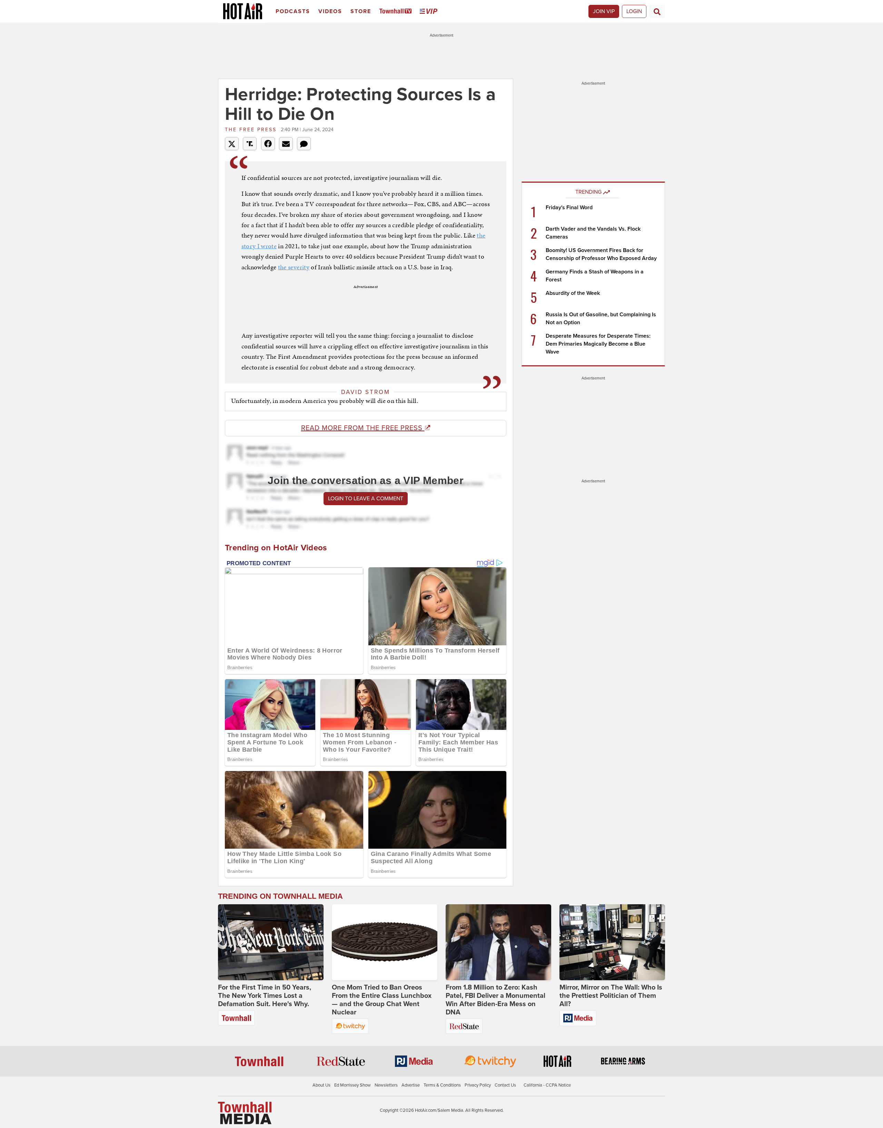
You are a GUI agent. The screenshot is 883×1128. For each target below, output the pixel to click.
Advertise (410, 1085)
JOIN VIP (604, 11)
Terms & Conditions (442, 1085)
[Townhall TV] (397, 11)
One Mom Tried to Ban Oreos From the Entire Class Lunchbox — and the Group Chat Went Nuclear (381, 999)
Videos (330, 11)
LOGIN (634, 11)
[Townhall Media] (244, 1113)
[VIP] (430, 11)
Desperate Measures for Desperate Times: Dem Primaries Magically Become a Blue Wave (598, 343)
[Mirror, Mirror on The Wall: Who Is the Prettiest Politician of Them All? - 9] (612, 942)
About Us (321, 1085)
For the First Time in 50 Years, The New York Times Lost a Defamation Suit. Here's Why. (264, 995)
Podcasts (293, 11)
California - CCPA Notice (547, 1085)
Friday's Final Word (569, 207)
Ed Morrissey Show (352, 1085)
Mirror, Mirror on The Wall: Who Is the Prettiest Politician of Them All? (610, 995)
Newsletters (386, 1085)
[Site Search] (657, 11)
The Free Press (252, 130)
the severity (293, 267)
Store (360, 11)
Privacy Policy (478, 1085)
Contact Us (505, 1085)
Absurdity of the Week (573, 293)
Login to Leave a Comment (365, 498)
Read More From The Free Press (363, 428)
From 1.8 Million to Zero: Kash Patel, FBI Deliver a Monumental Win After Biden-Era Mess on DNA (495, 999)
